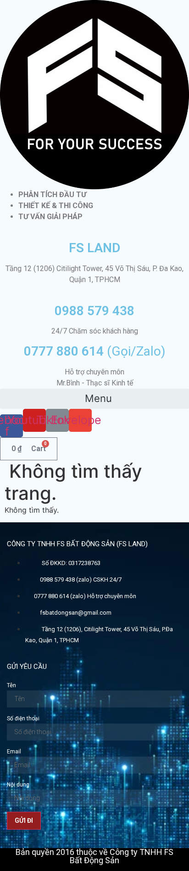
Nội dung (18, 784)
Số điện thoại (23, 718)
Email (14, 751)
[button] (94, 399)
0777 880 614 (95, 351)
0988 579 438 (94, 310)
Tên (11, 685)
